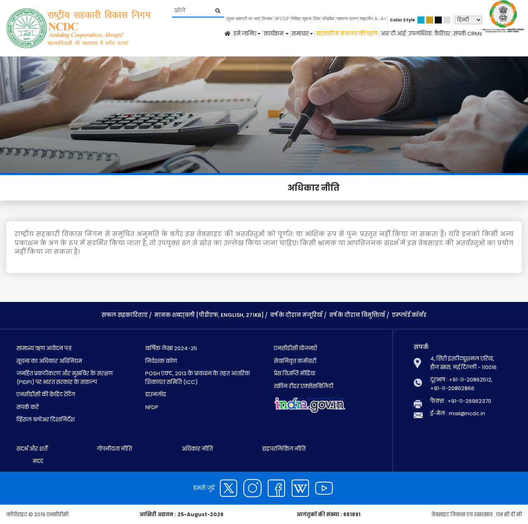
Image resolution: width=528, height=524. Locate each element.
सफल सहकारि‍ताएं (124, 315)
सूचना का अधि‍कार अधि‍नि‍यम (49, 361)
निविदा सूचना (301, 18)
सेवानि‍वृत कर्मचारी (295, 361)
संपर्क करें (27, 407)
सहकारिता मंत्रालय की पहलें (347, 33)
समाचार (300, 33)
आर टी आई (393, 33)
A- (377, 18)
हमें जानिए (245, 33)
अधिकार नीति (197, 449)
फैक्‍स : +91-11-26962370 (460, 401)
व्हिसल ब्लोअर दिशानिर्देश (45, 419)
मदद (37, 461)
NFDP (151, 407)
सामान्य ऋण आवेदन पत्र (43, 348)
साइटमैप (366, 18)
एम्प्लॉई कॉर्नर (409, 315)
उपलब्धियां (419, 33)
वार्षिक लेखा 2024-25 (171, 348)
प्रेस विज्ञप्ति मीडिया (294, 373)
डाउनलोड (155, 394)
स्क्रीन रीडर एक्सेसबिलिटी (303, 386)
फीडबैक (328, 18)
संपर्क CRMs (467, 33)
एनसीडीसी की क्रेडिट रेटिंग (45, 394)
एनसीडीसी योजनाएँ (295, 348)
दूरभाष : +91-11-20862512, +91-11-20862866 (461, 384)
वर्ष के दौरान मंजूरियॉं (296, 315)
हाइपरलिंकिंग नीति (284, 449)
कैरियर (442, 33)
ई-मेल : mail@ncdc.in (457, 413)
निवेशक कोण (161, 361)
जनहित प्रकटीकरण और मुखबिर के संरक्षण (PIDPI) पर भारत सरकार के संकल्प (64, 378)
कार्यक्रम (274, 33)
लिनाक (267, 18)
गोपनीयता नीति (114, 449)
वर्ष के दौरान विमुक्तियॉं (357, 315)
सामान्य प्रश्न (347, 18)
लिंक (316, 18)
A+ (384, 18)
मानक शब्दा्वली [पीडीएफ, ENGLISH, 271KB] (209, 315)
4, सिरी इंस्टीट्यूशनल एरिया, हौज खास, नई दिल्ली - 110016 (463, 363)
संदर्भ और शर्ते (31, 449)
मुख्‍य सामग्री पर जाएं (243, 18)
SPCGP (281, 18)
